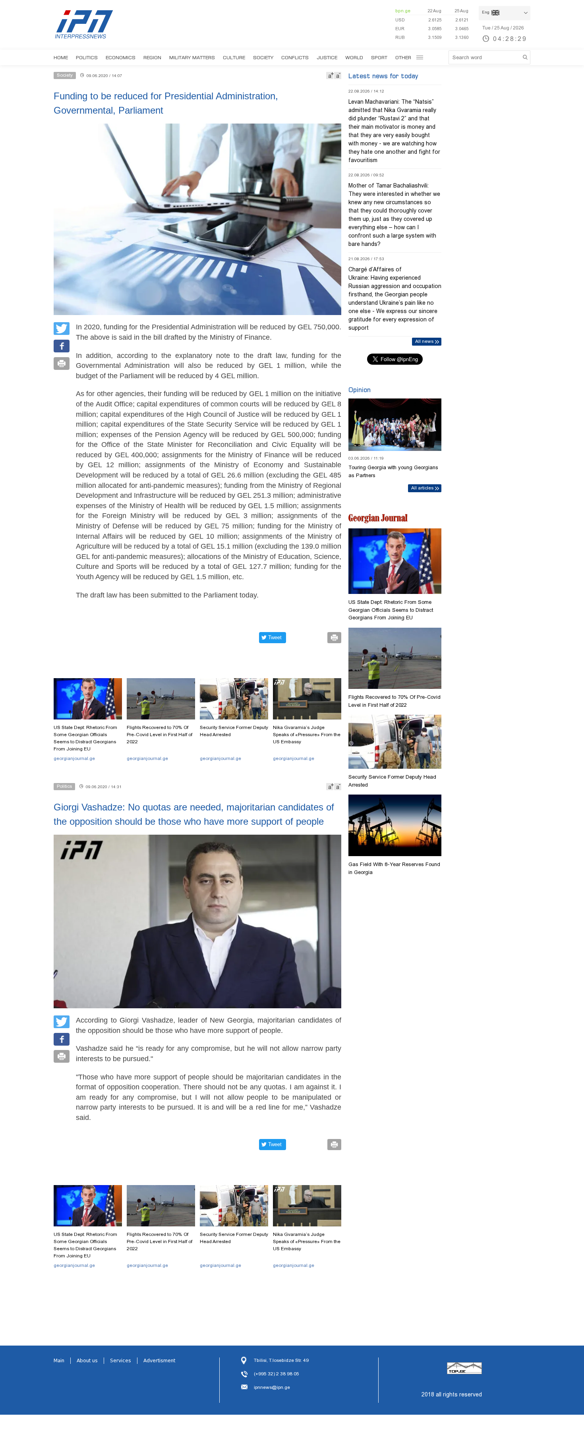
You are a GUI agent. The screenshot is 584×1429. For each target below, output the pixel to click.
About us (87, 1360)
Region (152, 57)
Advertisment (159, 1360)
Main (59, 1360)
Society (263, 57)
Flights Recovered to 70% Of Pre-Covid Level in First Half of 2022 (159, 734)
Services (120, 1360)
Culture (234, 57)
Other (403, 57)
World (354, 57)
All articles (422, 488)
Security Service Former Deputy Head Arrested (234, 731)
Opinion (359, 390)
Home (61, 57)
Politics (87, 57)
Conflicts (295, 57)
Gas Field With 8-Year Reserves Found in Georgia (394, 868)
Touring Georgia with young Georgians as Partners (393, 471)
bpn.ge (402, 10)
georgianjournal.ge (74, 758)
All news (424, 341)
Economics (120, 57)
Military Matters (192, 57)
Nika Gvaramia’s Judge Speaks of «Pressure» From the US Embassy (306, 734)
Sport (379, 57)
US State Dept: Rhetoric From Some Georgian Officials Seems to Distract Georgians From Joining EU (85, 738)
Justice (327, 57)
